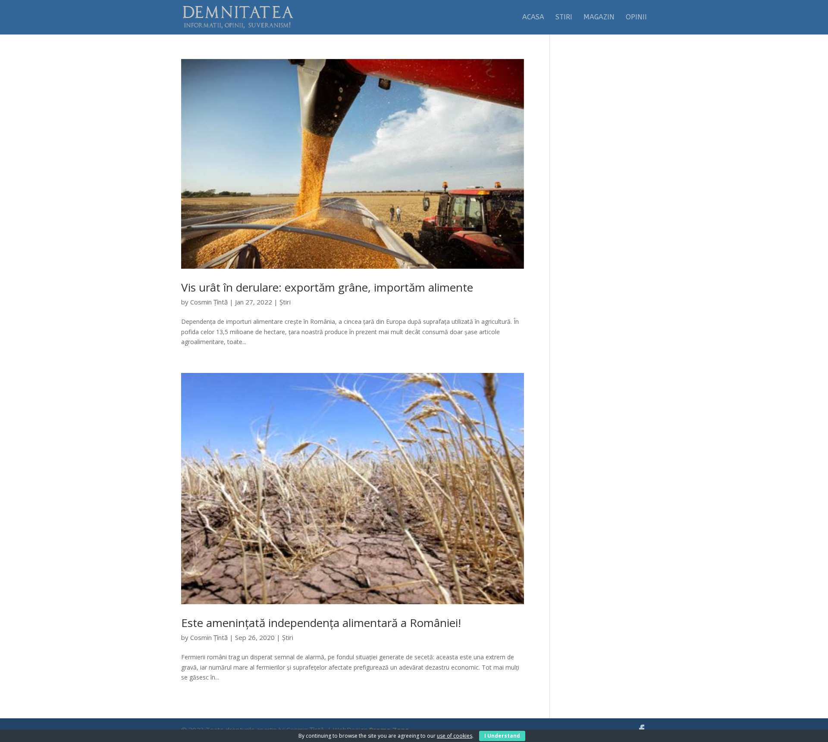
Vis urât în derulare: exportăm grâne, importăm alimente (327, 287)
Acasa (533, 17)
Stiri (563, 17)
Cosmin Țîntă (209, 302)
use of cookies (454, 735)
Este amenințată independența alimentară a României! (321, 622)
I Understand (502, 735)
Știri (285, 302)
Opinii (636, 17)
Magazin (599, 17)
